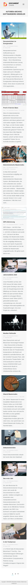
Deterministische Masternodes (13, 165)
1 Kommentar (13, 169)
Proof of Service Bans (10, 108)
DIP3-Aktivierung (9, 222)
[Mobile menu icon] (23, 4)
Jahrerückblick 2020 (10, 275)
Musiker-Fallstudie (9, 333)
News (4, 46)
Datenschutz (24, 581)
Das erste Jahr (8, 478)
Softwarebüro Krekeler (14, 14)
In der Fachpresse (9, 542)
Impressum (14, 583)
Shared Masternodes (10, 394)
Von (12, 46)
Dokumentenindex (9, 447)
